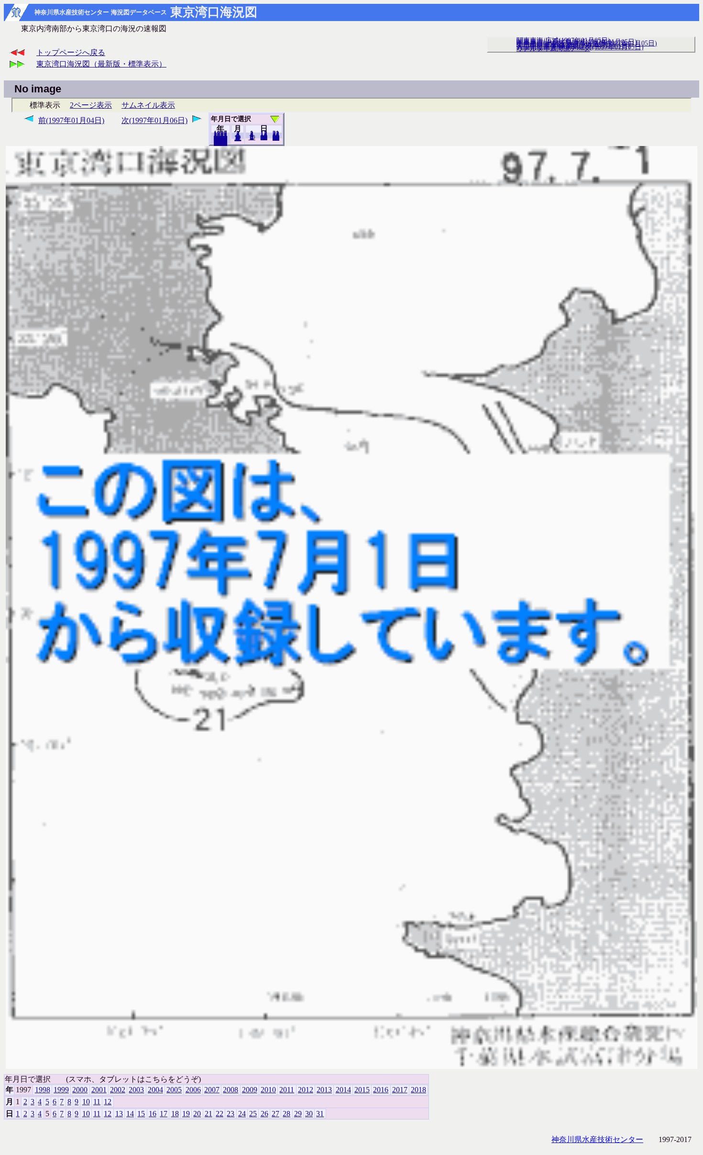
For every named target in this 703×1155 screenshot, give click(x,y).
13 (119, 1114)
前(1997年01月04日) (71, 120)
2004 (155, 1090)
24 (242, 1114)
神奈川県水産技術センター (597, 1139)
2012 (305, 1090)
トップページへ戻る (70, 52)
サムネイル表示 (148, 105)
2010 (268, 1090)
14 (130, 1114)
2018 (220, 143)
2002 (117, 1090)
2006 (193, 1090)
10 (252, 137)
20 (264, 137)
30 (309, 1114)
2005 (174, 1090)
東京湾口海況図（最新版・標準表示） (101, 64)
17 (163, 1114)
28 (286, 1114)
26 (264, 1114)
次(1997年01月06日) (154, 120)
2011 (286, 1090)
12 (237, 138)
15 (141, 1114)
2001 (99, 1090)
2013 (324, 1090)
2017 (399, 1090)
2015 (362, 1090)
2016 (380, 1090)
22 (219, 1114)
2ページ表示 (91, 105)
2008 (230, 1090)
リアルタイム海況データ (553, 48)
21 (208, 1114)
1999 (61, 1090)
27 (275, 1114)
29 (298, 1114)
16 (152, 1114)
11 (96, 1102)
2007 (212, 1090)
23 (230, 1114)
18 (175, 1114)
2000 (80, 1090)
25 (253, 1114)
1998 (42, 1090)
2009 (249, 1090)
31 (276, 138)
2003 (136, 1090)
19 (186, 1114)
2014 (343, 1090)
